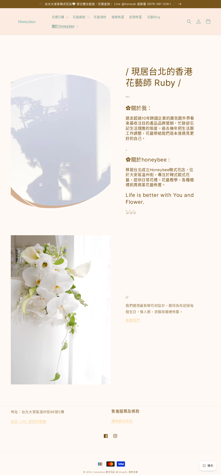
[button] (59, 17)
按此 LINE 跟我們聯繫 (28, 421)
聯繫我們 (133, 320)
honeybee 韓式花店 (104, 472)
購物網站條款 (122, 421)
